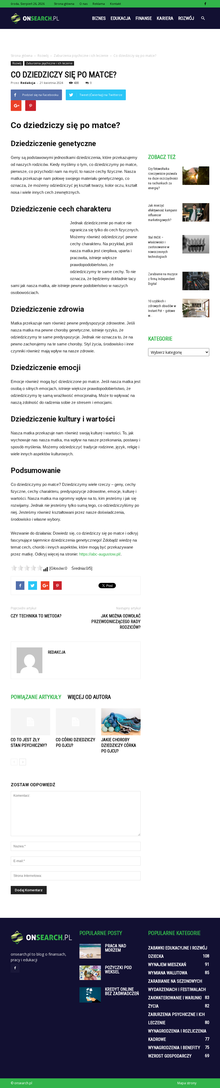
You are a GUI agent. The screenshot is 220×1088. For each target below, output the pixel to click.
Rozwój (186, 18)
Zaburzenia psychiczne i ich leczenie (49, 63)
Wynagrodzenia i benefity (174, 1047)
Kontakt (115, 4)
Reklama (99, 4)
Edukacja (121, 18)
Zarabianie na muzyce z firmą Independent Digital (162, 279)
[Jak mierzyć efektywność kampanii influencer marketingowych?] (195, 212)
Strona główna (64, 4)
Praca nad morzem (115, 948)
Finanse (143, 18)
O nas (83, 4)
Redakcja (27, 83)
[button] (202, 18)
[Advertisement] (110, 41)
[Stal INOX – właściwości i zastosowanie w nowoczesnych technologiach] (195, 244)
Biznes (99, 18)
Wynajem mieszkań (167, 964)
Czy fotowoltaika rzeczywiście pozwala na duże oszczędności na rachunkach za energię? (163, 178)
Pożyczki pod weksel (118, 969)
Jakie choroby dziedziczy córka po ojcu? (118, 745)
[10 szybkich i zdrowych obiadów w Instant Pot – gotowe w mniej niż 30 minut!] (195, 308)
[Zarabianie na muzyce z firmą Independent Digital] (195, 281)
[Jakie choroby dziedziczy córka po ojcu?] (121, 721)
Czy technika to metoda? (36, 615)
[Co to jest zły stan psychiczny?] (30, 721)
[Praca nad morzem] (90, 951)
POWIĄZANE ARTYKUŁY (36, 697)
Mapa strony (186, 1083)
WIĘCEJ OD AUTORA (89, 697)
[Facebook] (205, 4)
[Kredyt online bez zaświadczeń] (90, 994)
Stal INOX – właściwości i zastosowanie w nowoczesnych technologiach (158, 247)
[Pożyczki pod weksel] (90, 973)
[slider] (27, 568)
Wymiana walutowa (167, 972)
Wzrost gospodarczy (170, 1056)
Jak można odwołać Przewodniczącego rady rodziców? (116, 621)
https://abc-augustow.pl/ (99, 554)
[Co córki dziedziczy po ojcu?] (75, 721)
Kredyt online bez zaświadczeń (122, 991)
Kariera (165, 18)
